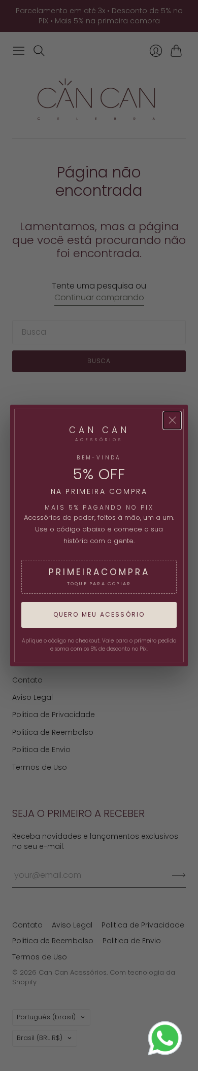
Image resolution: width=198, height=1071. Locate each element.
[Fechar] (172, 420)
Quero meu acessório (99, 614)
